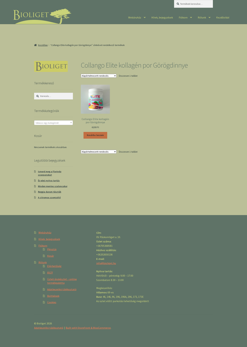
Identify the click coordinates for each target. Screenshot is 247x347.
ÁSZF (50, 272)
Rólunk (202, 17)
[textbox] (53, 123)
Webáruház (134, 17)
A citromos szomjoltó (49, 197)
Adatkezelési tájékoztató (61, 289)
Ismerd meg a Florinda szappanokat (49, 173)
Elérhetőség (54, 266)
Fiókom (183, 17)
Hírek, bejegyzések (162, 17)
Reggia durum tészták (49, 191)
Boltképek (53, 296)
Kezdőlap (43, 45)
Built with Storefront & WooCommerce (88, 327)
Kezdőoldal (222, 17)
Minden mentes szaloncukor (52, 186)
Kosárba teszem (95, 135)
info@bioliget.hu (106, 263)
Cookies (51, 302)
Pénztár (52, 249)
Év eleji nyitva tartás (49, 180)
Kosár (50, 255)
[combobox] (53, 122)
